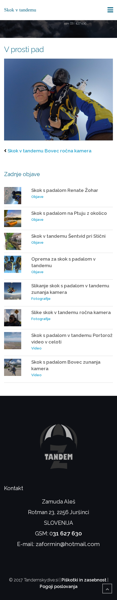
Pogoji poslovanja (59, 586)
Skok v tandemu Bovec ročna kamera (49, 150)
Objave (37, 197)
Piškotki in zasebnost (83, 580)
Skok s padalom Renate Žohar (64, 190)
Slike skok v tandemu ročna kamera (71, 312)
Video (36, 348)
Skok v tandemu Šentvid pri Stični (68, 236)
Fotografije (41, 299)
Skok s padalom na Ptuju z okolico (69, 213)
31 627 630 (67, 533)
